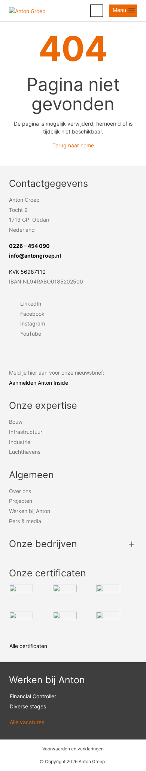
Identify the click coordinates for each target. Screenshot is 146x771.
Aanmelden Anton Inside (38, 383)
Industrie (19, 442)
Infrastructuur (25, 432)
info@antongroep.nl (35, 255)
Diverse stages (28, 706)
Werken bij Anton (29, 511)
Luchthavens (24, 451)
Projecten (20, 501)
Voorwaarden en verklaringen (73, 749)
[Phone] (96, 10)
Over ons (20, 491)
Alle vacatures (28, 722)
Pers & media (25, 521)
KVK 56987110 (27, 271)
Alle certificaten (29, 646)
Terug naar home (73, 145)
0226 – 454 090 (29, 246)
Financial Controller (33, 696)
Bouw (15, 421)
